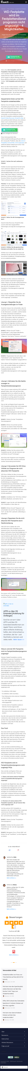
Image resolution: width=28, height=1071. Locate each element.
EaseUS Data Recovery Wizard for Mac (12, 118)
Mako (14, 857)
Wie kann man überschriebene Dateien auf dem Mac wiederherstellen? (12, 1015)
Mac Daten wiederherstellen (16, 9)
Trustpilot (4, 1051)
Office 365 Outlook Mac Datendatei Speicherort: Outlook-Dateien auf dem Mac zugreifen (13, 1003)
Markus (15, 884)
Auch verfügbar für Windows (14, 60)
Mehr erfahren (11, 878)
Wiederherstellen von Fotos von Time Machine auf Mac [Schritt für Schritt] (13, 977)
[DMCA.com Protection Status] (17, 1057)
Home (3, 9)
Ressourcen (5, 1035)
